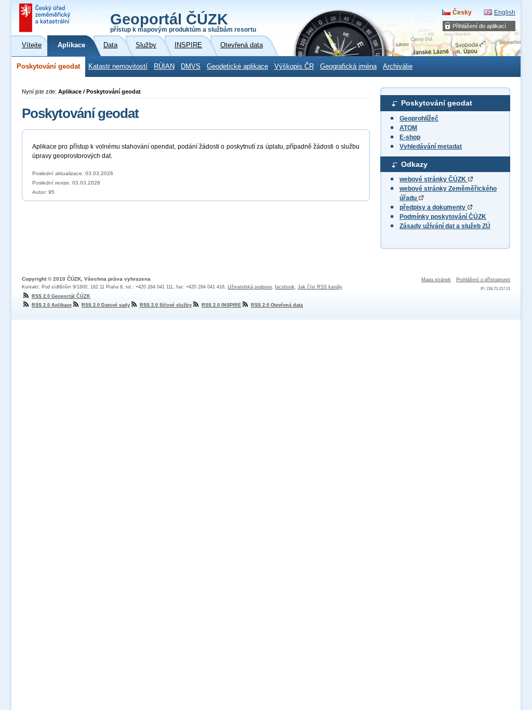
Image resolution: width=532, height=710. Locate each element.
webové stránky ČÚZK (434, 179)
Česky (462, 12)
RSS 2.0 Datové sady (106, 305)
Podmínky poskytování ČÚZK (443, 216)
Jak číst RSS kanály (320, 287)
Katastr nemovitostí (118, 66)
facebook (285, 287)
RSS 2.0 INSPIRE (221, 305)
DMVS (191, 66)
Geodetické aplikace (237, 66)
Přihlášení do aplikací (479, 26)
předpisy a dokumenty (433, 207)
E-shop (410, 137)
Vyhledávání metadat (431, 146)
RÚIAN (164, 66)
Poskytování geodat (48, 66)
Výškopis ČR (294, 66)
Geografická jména (348, 66)
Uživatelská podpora (250, 287)
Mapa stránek (436, 279)
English (504, 12)
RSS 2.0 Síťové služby (166, 305)
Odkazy (414, 164)
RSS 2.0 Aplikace (52, 305)
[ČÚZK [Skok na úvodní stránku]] (45, 18)
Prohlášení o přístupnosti (483, 279)
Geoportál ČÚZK (183, 22)
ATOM (408, 128)
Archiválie (398, 66)
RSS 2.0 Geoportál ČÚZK (61, 296)
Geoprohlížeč (419, 118)
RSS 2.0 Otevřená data (277, 305)
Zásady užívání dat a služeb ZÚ (445, 226)
